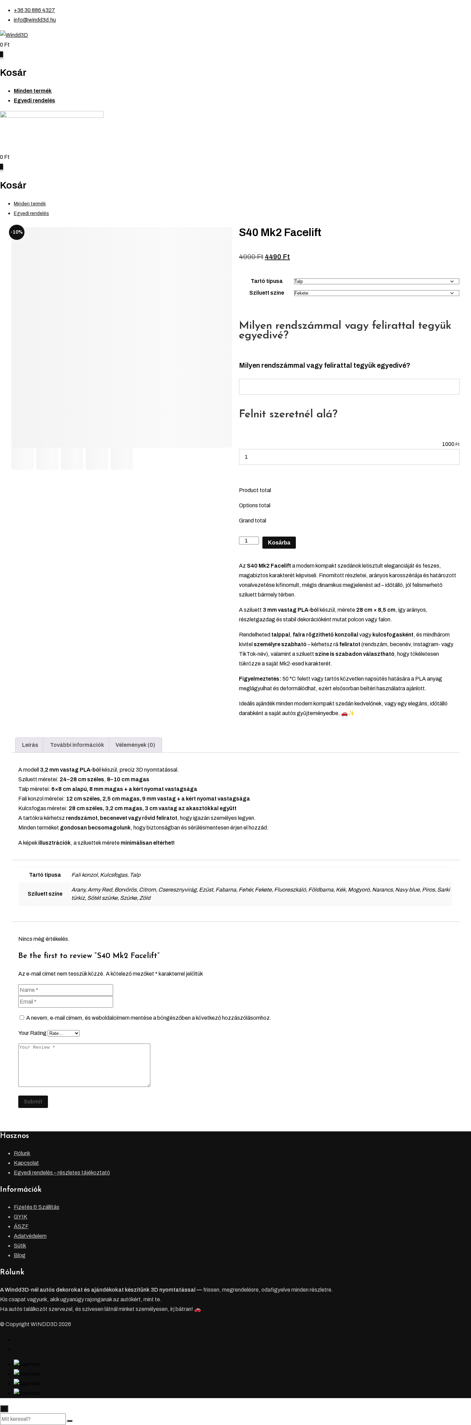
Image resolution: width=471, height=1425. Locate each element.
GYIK (20, 1217)
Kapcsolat (26, 1163)
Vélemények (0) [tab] (135, 745)
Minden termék (33, 91)
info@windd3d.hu (35, 20)
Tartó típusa (267, 281)
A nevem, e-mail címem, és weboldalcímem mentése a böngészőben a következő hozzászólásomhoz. (148, 1018)
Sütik (20, 1246)
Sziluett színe (266, 293)
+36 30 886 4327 (34, 10)
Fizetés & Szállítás (36, 1207)
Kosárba (279, 543)
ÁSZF (21, 1226)
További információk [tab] (77, 745)
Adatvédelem (30, 1236)
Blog (20, 1255)
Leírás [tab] (30, 745)
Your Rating (32, 1033)
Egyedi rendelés (34, 100)
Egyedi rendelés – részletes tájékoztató (62, 1172)
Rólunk (22, 1153)
